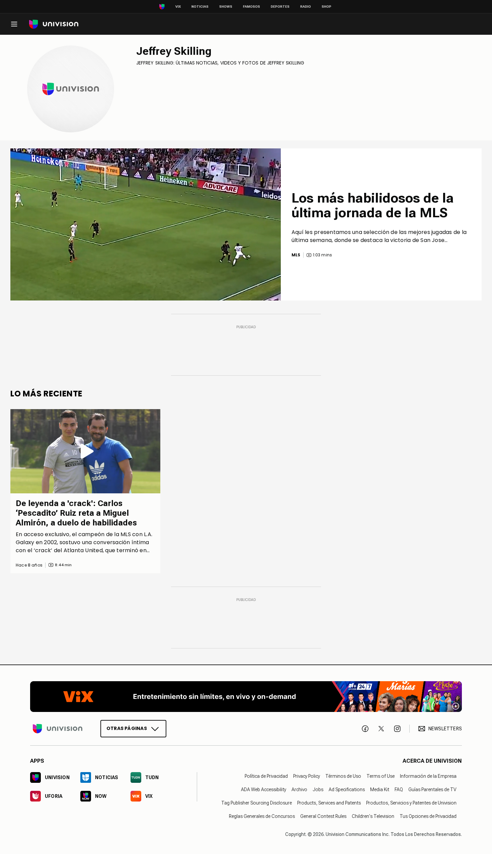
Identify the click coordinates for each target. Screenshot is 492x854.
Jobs (318, 789)
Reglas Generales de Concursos (262, 816)
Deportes (280, 6)
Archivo (299, 789)
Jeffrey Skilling (174, 51)
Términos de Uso (343, 776)
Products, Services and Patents (329, 803)
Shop (326, 6)
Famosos (251, 6)
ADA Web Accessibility (263, 789)
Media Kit (379, 789)
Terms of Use (380, 776)
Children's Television (373, 816)
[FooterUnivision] (57, 728)
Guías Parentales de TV (432, 789)
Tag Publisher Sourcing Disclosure (256, 803)
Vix (178, 6)
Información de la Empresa (428, 776)
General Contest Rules (323, 816)
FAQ (399, 789)
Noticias (200, 6)
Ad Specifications (347, 789)
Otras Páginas (126, 728)
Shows (225, 6)
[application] (145, 224)
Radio (305, 6)
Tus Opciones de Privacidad (428, 816)
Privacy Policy (306, 776)
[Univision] (53, 24)
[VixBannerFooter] (246, 696)
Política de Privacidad (266, 776)
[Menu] (14, 24)
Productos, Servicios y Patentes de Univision (411, 803)
